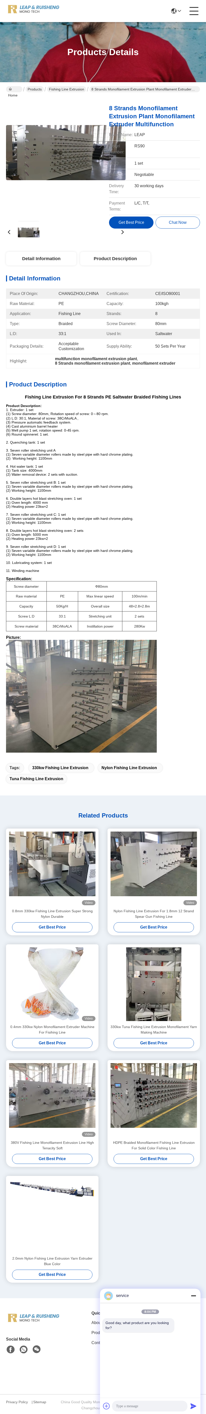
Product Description (115, 258)
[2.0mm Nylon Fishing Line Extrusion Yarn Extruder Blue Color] (52, 1216)
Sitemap (39, 1402)
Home (14, 89)
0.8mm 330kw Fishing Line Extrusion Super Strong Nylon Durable (52, 914)
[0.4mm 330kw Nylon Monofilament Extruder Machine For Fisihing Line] (52, 984)
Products (35, 89)
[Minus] (193, 1296)
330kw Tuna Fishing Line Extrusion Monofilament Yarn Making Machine (154, 1029)
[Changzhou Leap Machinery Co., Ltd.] (33, 11)
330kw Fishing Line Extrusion (60, 768)
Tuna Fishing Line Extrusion (36, 779)
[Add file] (106, 1405)
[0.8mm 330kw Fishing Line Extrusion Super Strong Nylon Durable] (52, 868)
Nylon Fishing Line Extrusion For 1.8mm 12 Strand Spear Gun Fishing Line (154, 914)
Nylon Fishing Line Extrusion (129, 768)
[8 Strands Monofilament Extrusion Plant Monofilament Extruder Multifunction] (66, 158)
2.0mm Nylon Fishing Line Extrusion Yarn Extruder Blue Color (52, 1261)
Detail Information (41, 258)
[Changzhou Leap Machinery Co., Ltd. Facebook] (10, 1350)
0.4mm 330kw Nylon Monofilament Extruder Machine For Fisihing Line (52, 1029)
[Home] (33, 1324)
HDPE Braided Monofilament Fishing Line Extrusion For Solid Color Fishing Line (154, 1145)
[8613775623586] (23, 1350)
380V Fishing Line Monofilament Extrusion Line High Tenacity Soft (52, 1145)
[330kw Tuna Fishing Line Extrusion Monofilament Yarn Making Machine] (154, 984)
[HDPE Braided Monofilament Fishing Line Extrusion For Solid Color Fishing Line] (154, 1100)
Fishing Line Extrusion (66, 89)
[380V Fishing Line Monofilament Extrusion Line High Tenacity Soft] (52, 1100)
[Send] (193, 1405)
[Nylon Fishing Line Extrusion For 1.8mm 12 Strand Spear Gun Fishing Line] (154, 868)
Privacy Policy (17, 1402)
